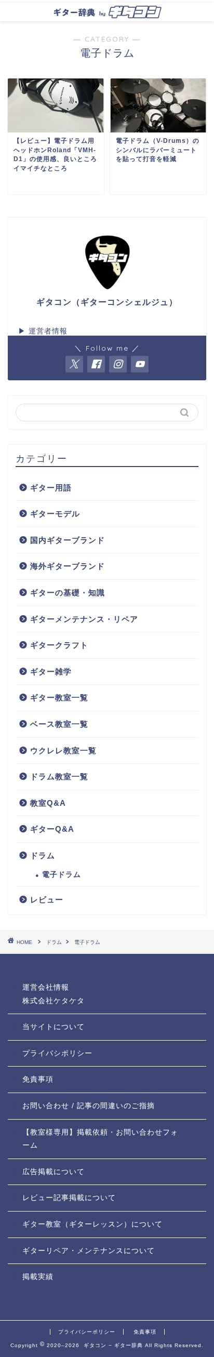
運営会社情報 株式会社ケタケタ (53, 994)
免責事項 (38, 1079)
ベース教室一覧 (59, 724)
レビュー (46, 899)
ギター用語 (51, 487)
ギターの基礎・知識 (67, 592)
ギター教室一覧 (59, 697)
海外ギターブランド (67, 566)
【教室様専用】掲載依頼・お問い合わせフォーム (100, 1139)
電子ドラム (61, 875)
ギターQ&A (52, 828)
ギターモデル (55, 513)
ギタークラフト (59, 645)
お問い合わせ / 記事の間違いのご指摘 (88, 1106)
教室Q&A (48, 803)
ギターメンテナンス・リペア (84, 619)
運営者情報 (48, 331)
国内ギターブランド (67, 540)
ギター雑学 (51, 671)
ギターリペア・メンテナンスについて (88, 1251)
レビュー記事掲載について (69, 1198)
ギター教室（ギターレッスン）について (92, 1224)
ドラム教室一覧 (59, 776)
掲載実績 (38, 1277)
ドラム (42, 855)
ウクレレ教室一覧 (63, 750)
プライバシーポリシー (86, 1332)
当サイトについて (53, 1027)
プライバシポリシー (57, 1053)
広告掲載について (53, 1172)
